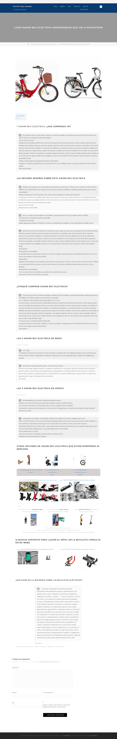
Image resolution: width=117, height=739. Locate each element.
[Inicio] (28, 44)
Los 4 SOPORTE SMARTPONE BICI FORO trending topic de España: (35, 549)
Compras (62, 6)
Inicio (55, 6)
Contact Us (77, 6)
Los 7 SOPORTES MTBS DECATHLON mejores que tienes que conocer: (38, 480)
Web (13, 703)
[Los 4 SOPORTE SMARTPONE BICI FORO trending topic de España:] (38, 551)
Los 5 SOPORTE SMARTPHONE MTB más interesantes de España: (77, 480)
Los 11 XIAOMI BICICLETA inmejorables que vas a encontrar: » (80, 472)
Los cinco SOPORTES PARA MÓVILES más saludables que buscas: (77, 549)
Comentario (15, 667)
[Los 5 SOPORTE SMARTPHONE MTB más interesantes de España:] (79, 482)
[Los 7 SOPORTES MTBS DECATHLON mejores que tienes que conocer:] (38, 482)
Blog (69, 6)
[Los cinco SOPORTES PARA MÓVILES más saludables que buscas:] (80, 551)
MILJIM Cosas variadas (22, 6)
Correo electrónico (48, 692)
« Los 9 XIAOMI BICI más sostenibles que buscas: (52, 472)
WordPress (66, 735)
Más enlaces (38, 643)
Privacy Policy (84, 9)
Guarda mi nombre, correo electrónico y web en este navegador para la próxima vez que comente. (56, 706)
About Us (85, 6)
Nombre (14, 692)
